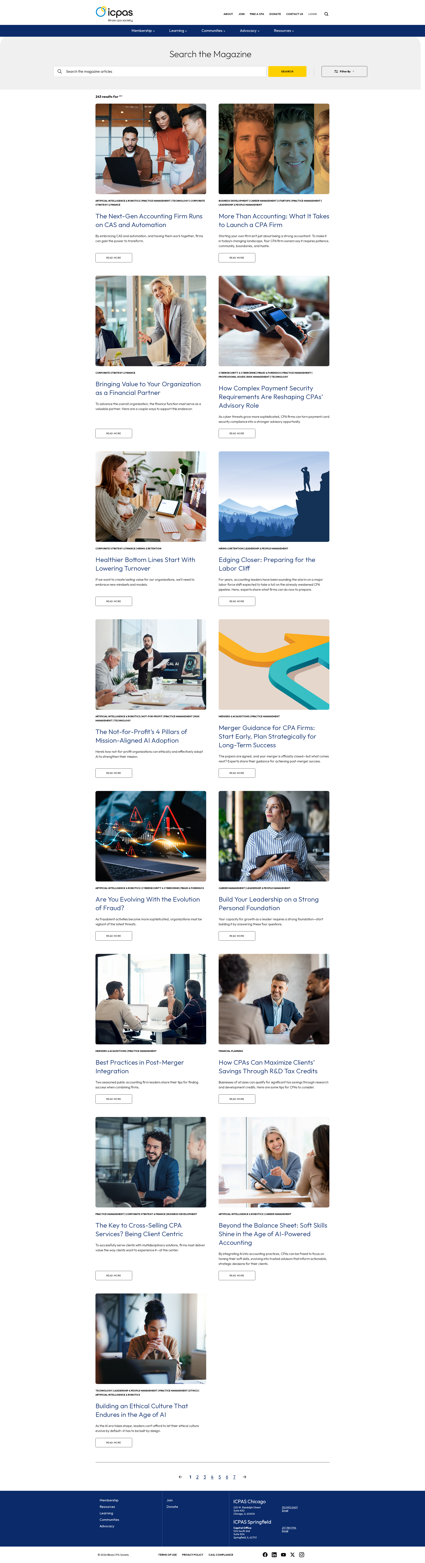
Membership (141, 30)
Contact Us (294, 14)
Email (285, 1510)
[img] (313, 14)
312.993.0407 (290, 1507)
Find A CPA (257, 14)
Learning (176, 30)
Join (241, 14)
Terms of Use (167, 1554)
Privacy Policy (192, 1554)
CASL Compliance (221, 1554)
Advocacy (248, 30)
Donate (275, 14)
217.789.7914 (289, 1527)
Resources (282, 30)
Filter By (345, 71)
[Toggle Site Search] (326, 14)
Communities (212, 30)
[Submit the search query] (287, 71)
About (228, 14)
